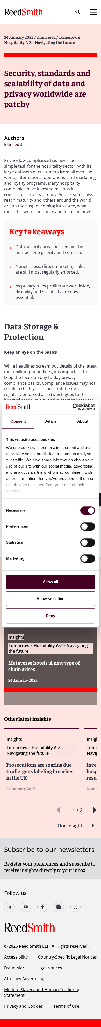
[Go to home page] (24, 12)
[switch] (87, 526)
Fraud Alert (15, 968)
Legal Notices (49, 968)
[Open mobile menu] (93, 12)
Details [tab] (50, 421)
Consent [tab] (18, 421)
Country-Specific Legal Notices (67, 957)
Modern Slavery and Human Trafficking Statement (42, 992)
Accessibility (16, 957)
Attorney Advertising (24, 979)
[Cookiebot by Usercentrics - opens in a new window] (72, 406)
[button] (94, 810)
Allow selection (51, 598)
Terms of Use (66, 1006)
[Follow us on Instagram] (59, 907)
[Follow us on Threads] (75, 907)
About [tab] (83, 421)
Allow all (51, 582)
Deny (50, 615)
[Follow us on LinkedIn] (9, 907)
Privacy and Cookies (23, 1006)
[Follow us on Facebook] (42, 907)
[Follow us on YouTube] (26, 907)
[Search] (78, 12)
